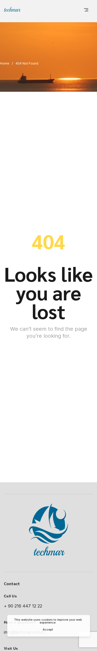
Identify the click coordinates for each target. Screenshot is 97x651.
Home (4, 63)
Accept (48, 629)
